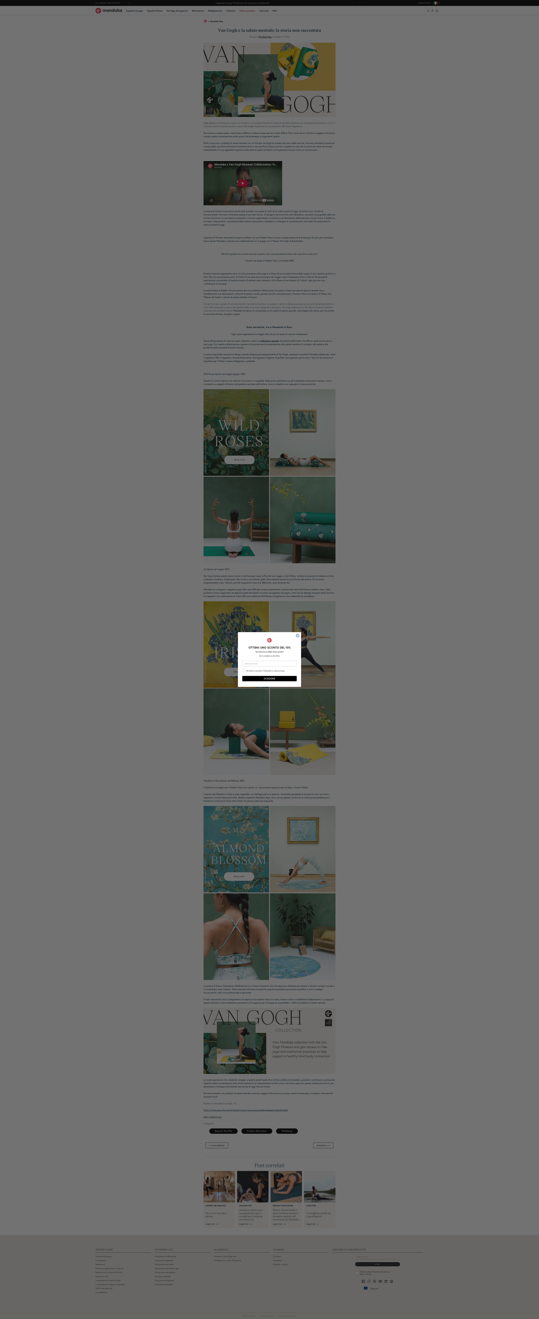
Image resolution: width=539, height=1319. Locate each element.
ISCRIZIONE (269, 678)
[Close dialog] (297, 635)
